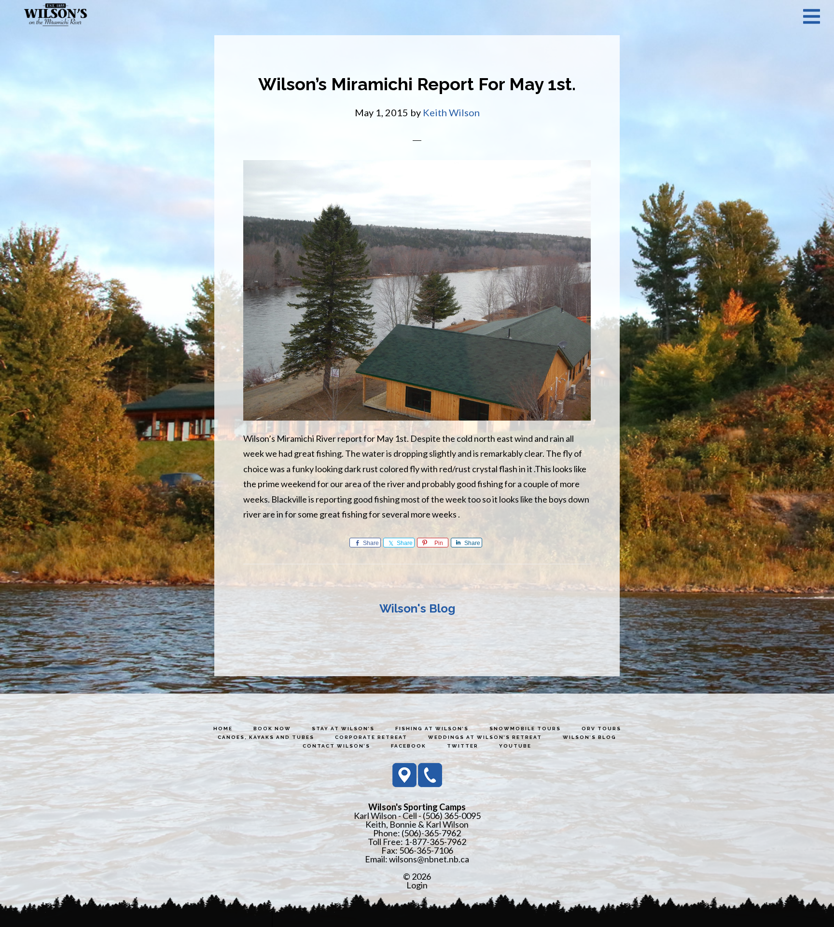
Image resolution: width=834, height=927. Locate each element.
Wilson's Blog (417, 608)
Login (417, 885)
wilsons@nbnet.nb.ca (429, 859)
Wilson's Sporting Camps (55, 15)
